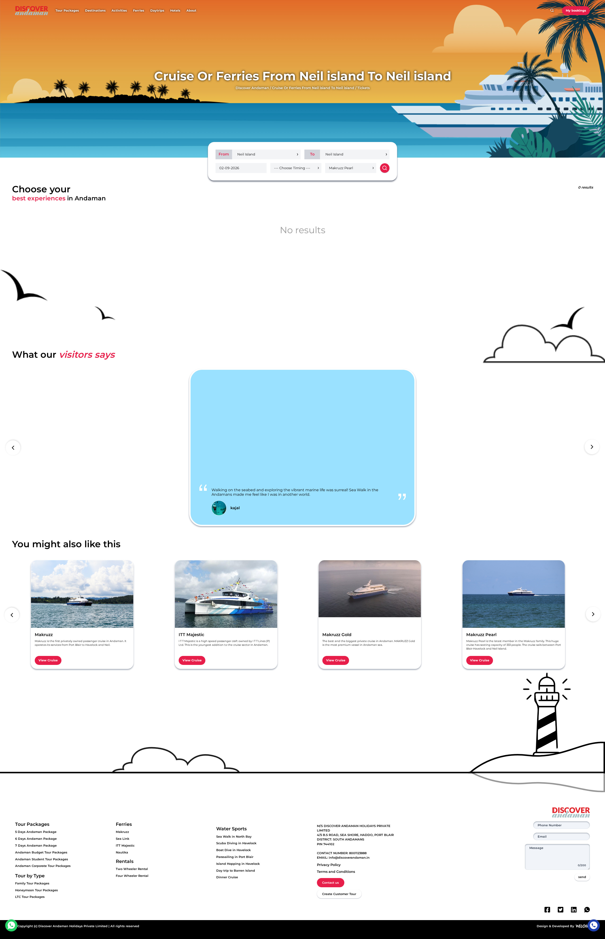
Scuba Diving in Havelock (236, 843)
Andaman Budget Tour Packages (41, 852)
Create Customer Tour (339, 894)
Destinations (95, 10)
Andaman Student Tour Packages (41, 859)
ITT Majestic (125, 845)
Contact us (330, 882)
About (191, 10)
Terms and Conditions (336, 872)
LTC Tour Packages (30, 897)
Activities (119, 10)
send (582, 877)
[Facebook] (547, 910)
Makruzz (122, 832)
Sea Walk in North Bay (233, 836)
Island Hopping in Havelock (238, 864)
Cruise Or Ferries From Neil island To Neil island (313, 88)
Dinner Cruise (227, 877)
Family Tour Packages (32, 883)
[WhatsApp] (587, 910)
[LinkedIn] (574, 910)
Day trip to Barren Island (235, 870)
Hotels (175, 10)
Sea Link (122, 838)
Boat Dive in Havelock (233, 850)
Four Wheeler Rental (132, 876)
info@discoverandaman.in (349, 857)
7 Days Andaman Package (36, 845)
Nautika (122, 852)
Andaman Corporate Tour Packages (43, 866)
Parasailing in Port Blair (234, 857)
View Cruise (48, 660)
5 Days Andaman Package (35, 832)
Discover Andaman (252, 88)
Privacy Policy (329, 865)
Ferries (138, 10)
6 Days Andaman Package (36, 838)
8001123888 (358, 853)
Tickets (363, 88)
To (312, 154)
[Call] (594, 925)
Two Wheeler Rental (132, 869)
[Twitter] (560, 910)
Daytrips (157, 10)
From (224, 154)
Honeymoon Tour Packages (36, 890)
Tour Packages (67, 10)
